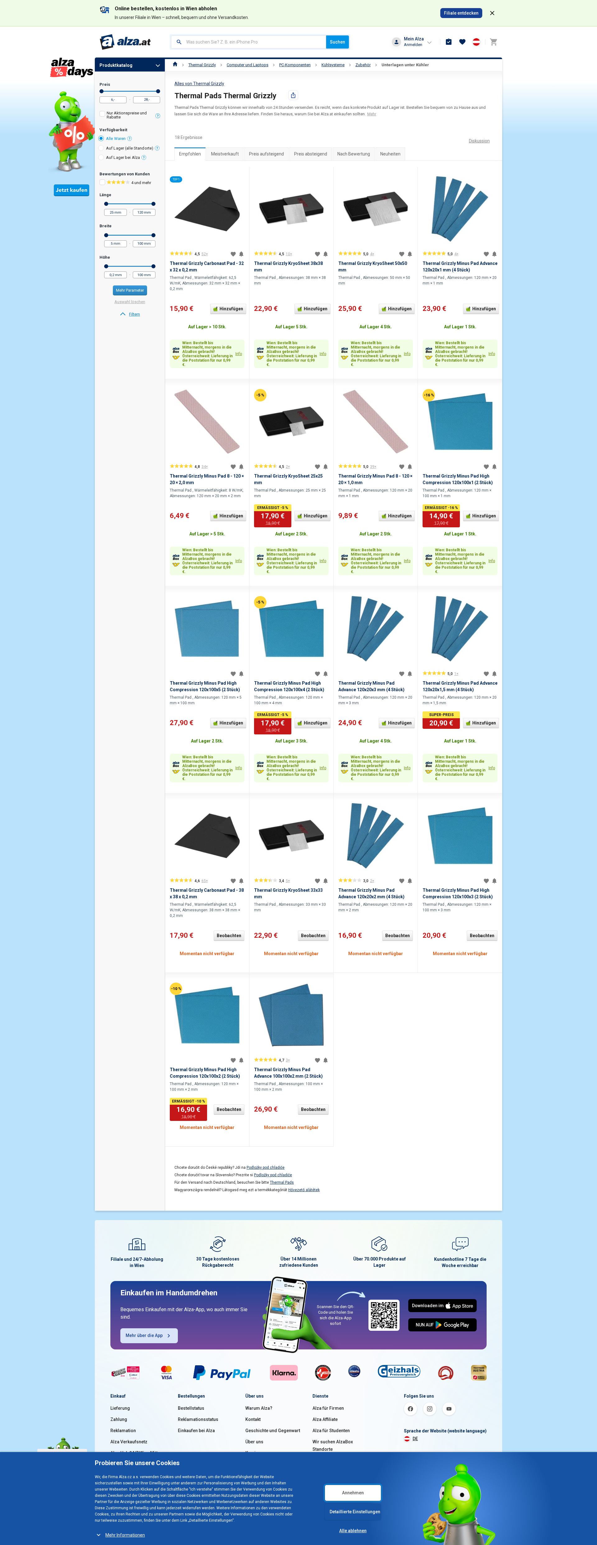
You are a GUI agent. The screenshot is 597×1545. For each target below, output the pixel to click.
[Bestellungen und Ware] (448, 42)
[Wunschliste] (462, 42)
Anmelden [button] (413, 44)
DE (415, 1438)
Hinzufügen (231, 308)
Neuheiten (390, 153)
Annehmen (353, 1492)
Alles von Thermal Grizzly (199, 83)
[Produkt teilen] (293, 95)
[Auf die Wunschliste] (233, 254)
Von (102, 91)
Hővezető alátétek (304, 1190)
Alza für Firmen (328, 1408)
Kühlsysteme (333, 64)
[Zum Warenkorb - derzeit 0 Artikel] (493, 42)
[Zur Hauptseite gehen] (125, 42)
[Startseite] (175, 64)
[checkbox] (130, 116)
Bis (158, 91)
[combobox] (248, 42)
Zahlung (118, 1419)
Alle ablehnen (353, 1530)
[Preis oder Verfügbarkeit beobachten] (241, 254)
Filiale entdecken (461, 13)
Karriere (253, 1452)
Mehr (371, 114)
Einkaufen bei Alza (196, 1430)
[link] (130, 314)
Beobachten (229, 935)
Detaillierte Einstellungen (355, 1511)
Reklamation (123, 1430)
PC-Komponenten (295, 64)
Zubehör (363, 64)
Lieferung (120, 1408)
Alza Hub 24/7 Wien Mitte (135, 1452)
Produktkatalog (116, 65)
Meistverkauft (225, 153)
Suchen (337, 41)
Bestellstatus (191, 1408)
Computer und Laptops (247, 64)
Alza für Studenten (331, 1430)
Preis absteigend (310, 153)
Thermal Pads (282, 1182)
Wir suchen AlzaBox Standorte (332, 1445)
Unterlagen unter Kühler (405, 64)
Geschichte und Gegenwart (272, 1430)
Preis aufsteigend (266, 153)
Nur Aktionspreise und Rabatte (127, 115)
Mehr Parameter (130, 290)
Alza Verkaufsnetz (128, 1441)
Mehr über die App (144, 1335)
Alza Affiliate (325, 1419)
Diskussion (479, 140)
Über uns (254, 1441)
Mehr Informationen (125, 1535)
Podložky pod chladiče (266, 1167)
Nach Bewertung (353, 153)
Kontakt (253, 1419)
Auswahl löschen (129, 301)
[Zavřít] (492, 13)
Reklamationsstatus (198, 1419)
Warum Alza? (258, 1408)
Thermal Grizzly (202, 64)
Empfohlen (190, 153)
